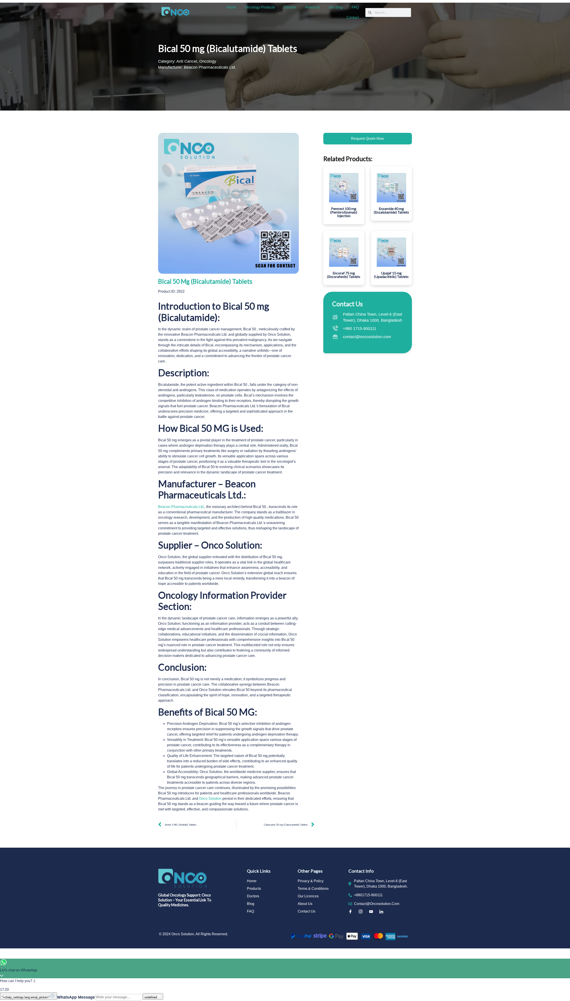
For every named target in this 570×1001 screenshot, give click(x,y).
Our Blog (336, 7)
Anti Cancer (186, 61)
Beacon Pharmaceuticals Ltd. (181, 507)
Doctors (290, 7)
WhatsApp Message (76, 997)
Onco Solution (210, 798)
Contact (352, 17)
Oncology (207, 61)
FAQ (355, 7)
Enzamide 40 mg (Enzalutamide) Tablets (391, 210)
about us (312, 7)
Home (231, 7)
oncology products (260, 7)
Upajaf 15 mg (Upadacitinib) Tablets (391, 275)
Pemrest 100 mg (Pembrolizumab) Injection (343, 212)
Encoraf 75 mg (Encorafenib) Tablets (343, 275)
